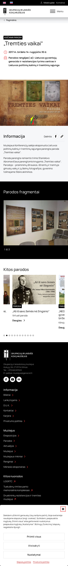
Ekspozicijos (9, 435)
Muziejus (8, 451)
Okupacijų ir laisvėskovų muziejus (20, 11)
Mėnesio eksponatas (14, 466)
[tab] (4, 335)
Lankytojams (10, 400)
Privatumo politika (41, 562)
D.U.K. (6, 405)
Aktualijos (8, 445)
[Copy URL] (62, 136)
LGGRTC (7, 481)
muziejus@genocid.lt (22, 373)
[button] (63, 509)
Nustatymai (34, 554)
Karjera (7, 415)
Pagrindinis (11, 20)
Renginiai (8, 461)
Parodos (7, 440)
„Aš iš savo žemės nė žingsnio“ (27, 311)
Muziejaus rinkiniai (13, 456)
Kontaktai (60, 2)
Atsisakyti (34, 545)
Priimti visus (34, 536)
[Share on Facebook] (55, 136)
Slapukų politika (24, 562)
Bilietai (7, 394)
